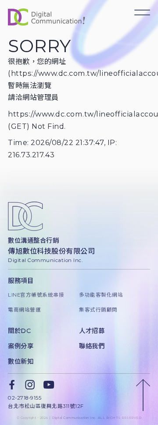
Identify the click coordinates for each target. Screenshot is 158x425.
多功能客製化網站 (101, 295)
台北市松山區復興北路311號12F (46, 406)
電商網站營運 (24, 310)
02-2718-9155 (24, 398)
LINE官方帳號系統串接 (36, 295)
